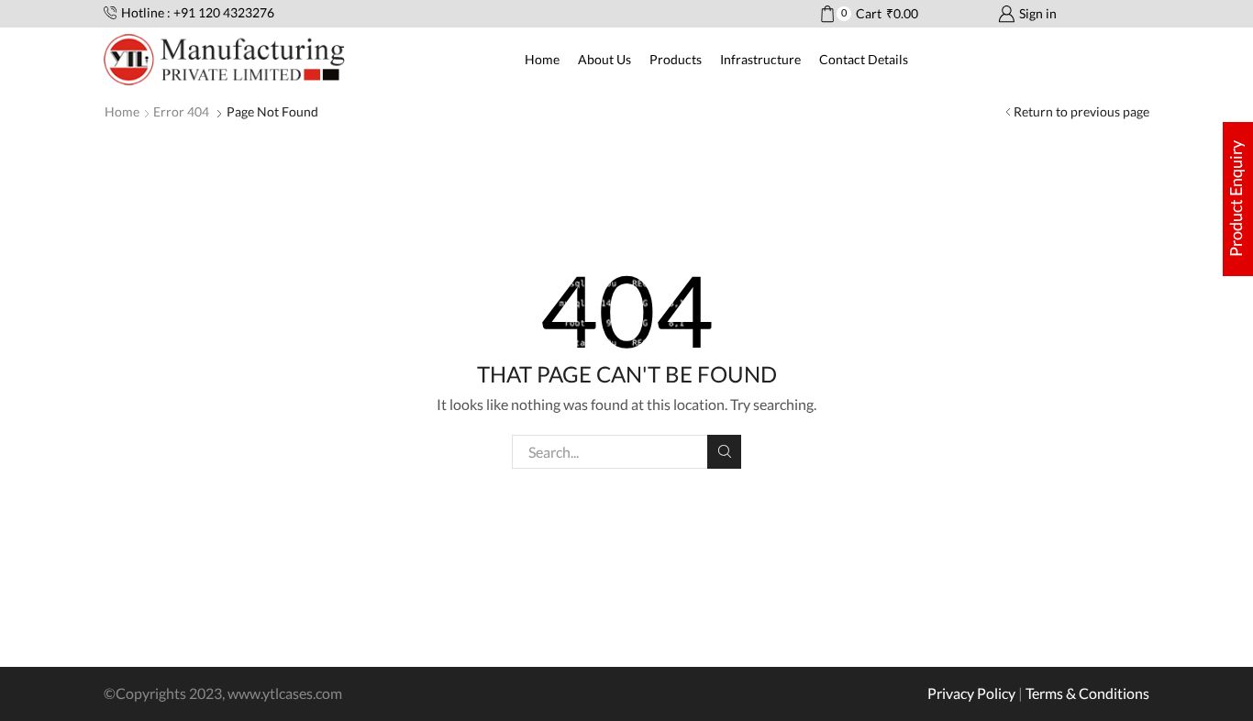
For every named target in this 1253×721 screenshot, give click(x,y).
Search (724, 452)
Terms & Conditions (1087, 693)
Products (675, 59)
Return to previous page (1081, 111)
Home (542, 59)
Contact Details (863, 59)
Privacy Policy (971, 693)
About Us (604, 59)
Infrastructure (760, 59)
